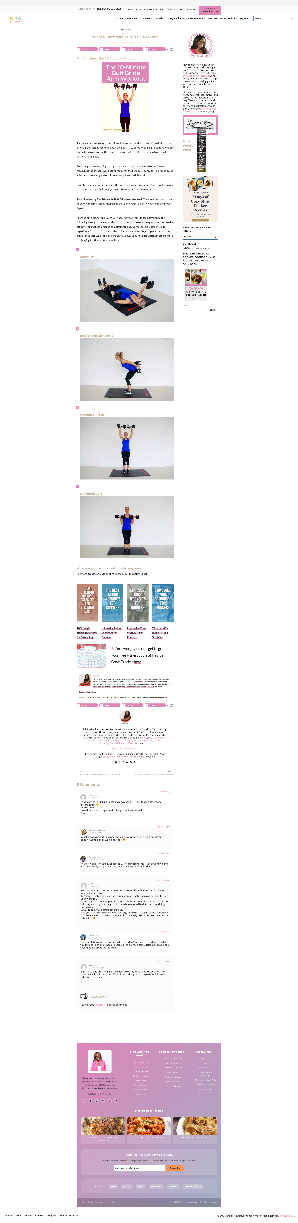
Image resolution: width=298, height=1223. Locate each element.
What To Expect (156, 684)
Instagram (170, 9)
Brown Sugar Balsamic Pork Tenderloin (103, 1139)
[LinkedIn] (115, 1100)
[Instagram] (109, 1100)
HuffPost (108, 687)
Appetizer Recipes (141, 1076)
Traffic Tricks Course (205, 1085)
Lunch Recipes (141, 1067)
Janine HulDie (96, 830)
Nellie (120, 42)
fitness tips (204, 75)
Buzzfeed (145, 684)
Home (119, 18)
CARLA (91, 795)
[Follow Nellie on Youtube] (127, 762)
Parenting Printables (141, 1090)
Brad (91, 965)
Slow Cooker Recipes (173, 1058)
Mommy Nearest (134, 687)
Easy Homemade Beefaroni (149, 1138)
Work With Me (205, 1068)
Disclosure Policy (102, 1202)
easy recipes (190, 75)
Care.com (150, 687)
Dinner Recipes (141, 1071)
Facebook (132, 9)
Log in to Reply (164, 792)
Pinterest (160, 9)
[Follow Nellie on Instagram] (123, 762)
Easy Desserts (173, 1072)
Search (185, 306)
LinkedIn (181, 9)
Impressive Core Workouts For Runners (136, 633)
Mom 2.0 (125, 687)
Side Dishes (141, 1080)
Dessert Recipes (141, 1085)
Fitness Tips (141, 1094)
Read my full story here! (87, 692)
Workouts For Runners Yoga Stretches (160, 633)
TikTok (142, 9)
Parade (143, 687)
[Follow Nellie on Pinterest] (134, 762)
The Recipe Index (210, 11)
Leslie (91, 935)
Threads (150, 9)
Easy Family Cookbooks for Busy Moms (229, 18)
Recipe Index (205, 1089)
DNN (91, 884)
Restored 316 (287, 1215)
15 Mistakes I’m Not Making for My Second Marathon (98, 773)
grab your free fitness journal (148, 697)
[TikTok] (90, 1100)
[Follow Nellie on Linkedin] (130, 762)
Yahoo (139, 684)
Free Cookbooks (173, 1086)
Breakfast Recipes (141, 1062)
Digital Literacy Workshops (205, 1074)
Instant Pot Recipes (173, 1068)
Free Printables (196, 18)
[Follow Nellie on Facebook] (116, 762)
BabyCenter (116, 687)
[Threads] (96, 1100)
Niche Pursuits (98, 687)
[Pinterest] (103, 1100)
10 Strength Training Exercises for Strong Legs (87, 633)
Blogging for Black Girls (205, 1080)
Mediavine (166, 684)
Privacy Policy (87, 1202)
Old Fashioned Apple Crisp (195, 1138)
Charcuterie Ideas (173, 1077)
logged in (100, 1004)
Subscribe (175, 1168)
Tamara (92, 857)
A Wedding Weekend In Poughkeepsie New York (154, 773)
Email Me (191, 9)
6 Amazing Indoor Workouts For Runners (112, 633)
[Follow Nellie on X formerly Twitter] (119, 762)
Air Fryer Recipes (173, 1063)
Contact (205, 1063)
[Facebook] (83, 1100)
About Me (205, 1058)
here (137, 661)
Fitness (125, 33)
